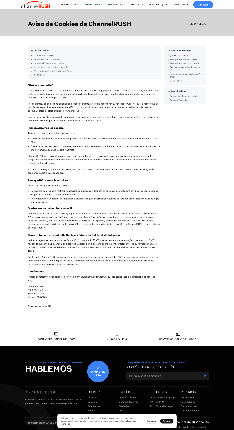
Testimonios (93, 406)
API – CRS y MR (157, 402)
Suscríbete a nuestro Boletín (150, 367)
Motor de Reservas (128, 402)
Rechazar (151, 421)
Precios (154, 4)
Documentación (189, 406)
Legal (202, 24)
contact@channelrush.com (56, 339)
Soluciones (92, 4)
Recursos (114, 4)
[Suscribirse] (204, 375)
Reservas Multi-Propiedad (163, 397)
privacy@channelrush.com (90, 276)
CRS (121, 410)
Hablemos (48, 368)
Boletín (91, 410)
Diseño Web (125, 406)
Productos (69, 4)
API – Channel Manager (161, 406)
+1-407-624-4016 (117, 339)
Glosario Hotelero (190, 410)
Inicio (192, 24)
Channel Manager (128, 397)
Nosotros (136, 4)
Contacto (203, 4)
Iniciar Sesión (187, 397)
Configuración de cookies (193, 422)
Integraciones (188, 402)
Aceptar (167, 421)
